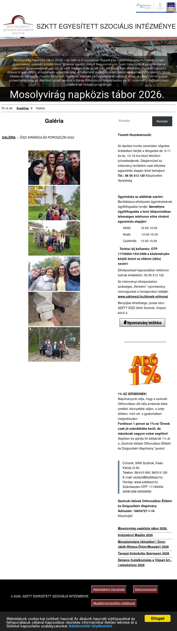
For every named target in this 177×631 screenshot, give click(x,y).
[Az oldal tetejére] (165, 619)
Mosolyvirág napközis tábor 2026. (143, 528)
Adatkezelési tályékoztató (90, 625)
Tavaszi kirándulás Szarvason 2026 (143, 553)
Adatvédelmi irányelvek (109, 589)
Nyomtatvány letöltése (144, 322)
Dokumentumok (145, 589)
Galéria (9, 137)
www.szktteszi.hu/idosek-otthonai (143, 296)
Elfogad (157, 618)
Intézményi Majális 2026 (135, 535)
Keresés (162, 121)
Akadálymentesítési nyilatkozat (114, 603)
